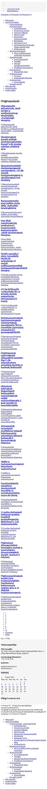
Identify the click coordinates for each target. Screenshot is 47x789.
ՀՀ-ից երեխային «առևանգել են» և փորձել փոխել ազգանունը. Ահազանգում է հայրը (10, 295)
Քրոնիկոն (18, 41)
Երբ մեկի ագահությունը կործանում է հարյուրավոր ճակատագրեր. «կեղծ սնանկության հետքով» (12, 227)
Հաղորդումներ (12, 22)
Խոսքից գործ (16, 84)
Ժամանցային (16, 57)
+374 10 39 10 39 (13, 9)
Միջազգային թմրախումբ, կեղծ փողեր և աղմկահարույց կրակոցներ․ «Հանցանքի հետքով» (10, 113)
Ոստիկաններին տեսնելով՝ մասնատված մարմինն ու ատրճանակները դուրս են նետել (10, 489)
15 (21, 687)
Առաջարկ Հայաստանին (25, 734)
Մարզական (15, 70)
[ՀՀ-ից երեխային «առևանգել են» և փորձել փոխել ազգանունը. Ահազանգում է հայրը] (12, 314)
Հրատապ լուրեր (21, 31)
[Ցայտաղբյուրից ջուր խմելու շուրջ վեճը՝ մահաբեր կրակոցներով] (12, 216)
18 (6, 689)
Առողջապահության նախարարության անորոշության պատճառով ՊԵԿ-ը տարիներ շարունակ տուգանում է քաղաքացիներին (12, 325)
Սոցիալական (16, 74)
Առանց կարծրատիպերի (25, 759)
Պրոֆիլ (17, 61)
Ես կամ (17, 76)
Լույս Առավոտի (21, 59)
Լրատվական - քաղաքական (23, 724)
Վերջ (7, 635)
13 (13, 687)
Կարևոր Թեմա (21, 33)
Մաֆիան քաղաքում (23, 68)
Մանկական (15, 80)
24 (2, 691)
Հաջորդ (9, 632)
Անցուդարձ (19, 35)
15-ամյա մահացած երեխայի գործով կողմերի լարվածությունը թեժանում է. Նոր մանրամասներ (11, 518)
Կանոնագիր (11, 88)
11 (6, 687)
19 (9, 689)
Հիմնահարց (19, 49)
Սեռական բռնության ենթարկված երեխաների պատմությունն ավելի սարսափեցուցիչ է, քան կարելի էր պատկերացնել (11, 395)
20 (13, 689)
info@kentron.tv (12, 11)
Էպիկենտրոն (20, 28)
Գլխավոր (9, 20)
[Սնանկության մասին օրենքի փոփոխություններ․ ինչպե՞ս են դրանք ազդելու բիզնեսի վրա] (12, 161)
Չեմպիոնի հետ (21, 72)
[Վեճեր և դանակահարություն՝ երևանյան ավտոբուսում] (12, 479)
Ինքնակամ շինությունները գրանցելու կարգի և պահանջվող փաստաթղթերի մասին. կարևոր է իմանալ (12, 550)
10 (6, 630)
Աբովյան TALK (20, 43)
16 (25, 687)
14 (17, 687)
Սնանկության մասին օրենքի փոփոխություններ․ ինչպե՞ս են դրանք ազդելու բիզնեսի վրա (11, 143)
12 (9, 687)
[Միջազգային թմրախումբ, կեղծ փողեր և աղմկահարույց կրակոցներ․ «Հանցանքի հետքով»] (12, 133)
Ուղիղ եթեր (10, 90)
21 (17, 689)
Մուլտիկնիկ (19, 82)
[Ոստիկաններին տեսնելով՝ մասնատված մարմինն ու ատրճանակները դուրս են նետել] (12, 508)
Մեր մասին (10, 86)
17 (2, 689)
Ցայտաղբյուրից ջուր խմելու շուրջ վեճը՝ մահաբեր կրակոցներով (10, 204)
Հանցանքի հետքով (23, 78)
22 (21, 689)
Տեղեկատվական (17, 51)
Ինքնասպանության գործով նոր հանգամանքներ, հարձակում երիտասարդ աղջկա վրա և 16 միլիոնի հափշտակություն (12, 584)
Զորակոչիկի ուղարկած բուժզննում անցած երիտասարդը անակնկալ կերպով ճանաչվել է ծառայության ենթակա (11, 434)
